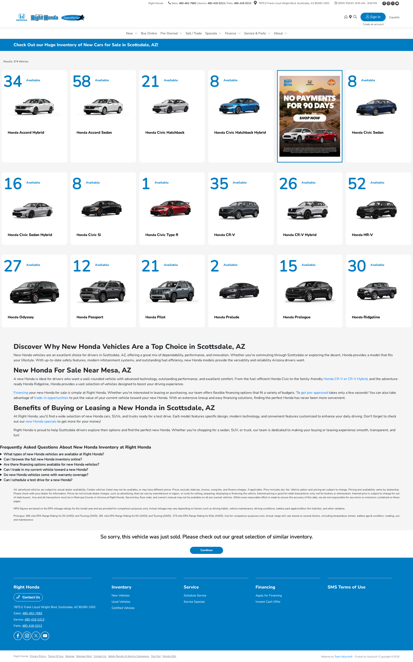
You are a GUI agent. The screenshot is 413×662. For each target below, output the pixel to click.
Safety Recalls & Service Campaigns (128, 656)
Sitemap (69, 656)
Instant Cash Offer (268, 602)
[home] (346, 17)
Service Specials (194, 602)
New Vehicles (121, 595)
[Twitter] (393, 3)
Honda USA (169, 656)
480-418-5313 (216, 3)
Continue (206, 550)
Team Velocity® (343, 656)
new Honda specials (41, 421)
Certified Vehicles (123, 608)
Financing (21, 392)
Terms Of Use (55, 656)
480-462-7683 (187, 3)
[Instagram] (388, 3)
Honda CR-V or (336, 379)
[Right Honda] (51, 17)
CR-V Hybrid (357, 379)
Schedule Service (195, 595)
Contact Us (31, 597)
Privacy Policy (38, 656)
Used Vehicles (121, 602)
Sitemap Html (84, 656)
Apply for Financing (269, 595)
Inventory (121, 587)
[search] (355, 17)
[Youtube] (397, 3)
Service (191, 587)
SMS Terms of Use (346, 587)
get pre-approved (314, 392)
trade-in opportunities (51, 397)
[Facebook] (384, 3)
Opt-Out (156, 656)
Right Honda (21, 656)
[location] (255, 3)
